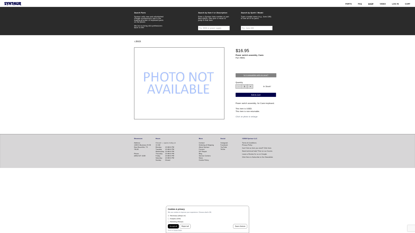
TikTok (222, 149)
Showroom (138, 138)
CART (407, 4)
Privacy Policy (178, 230)
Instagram (224, 143)
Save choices (240, 226)
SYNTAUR (12, 4)
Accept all (173, 226)
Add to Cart (255, 95)
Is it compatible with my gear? (256, 75)
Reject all (185, 226)
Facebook (224, 145)
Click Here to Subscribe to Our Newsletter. (257, 157)
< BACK (137, 41)
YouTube (223, 147)
